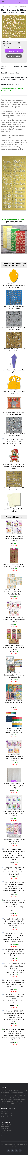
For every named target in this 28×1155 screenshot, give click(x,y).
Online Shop (4, 1111)
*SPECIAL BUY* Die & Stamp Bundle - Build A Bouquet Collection (14, 909)
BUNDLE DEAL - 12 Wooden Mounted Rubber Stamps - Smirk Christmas (14, 858)
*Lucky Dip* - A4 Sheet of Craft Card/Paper (14, 955)
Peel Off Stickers (13, 6)
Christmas (23, 6)
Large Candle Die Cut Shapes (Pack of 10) (14, 371)
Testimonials (4, 1134)
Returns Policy (5, 1128)
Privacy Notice (5, 1126)
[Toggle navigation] (3, 2)
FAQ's (2, 1132)
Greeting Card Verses (6, 1113)
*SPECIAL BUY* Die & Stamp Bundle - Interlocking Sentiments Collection (14, 620)
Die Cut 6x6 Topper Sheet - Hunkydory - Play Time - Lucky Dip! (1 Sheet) (14, 890)
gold (7, 222)
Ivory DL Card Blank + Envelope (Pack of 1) (14, 510)
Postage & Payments (6, 1130)
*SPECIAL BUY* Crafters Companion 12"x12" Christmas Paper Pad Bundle (14, 675)
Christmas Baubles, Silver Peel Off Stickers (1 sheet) (14, 435)
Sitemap (3, 1136)
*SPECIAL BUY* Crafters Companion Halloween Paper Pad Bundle (14, 1019)
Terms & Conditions (6, 1124)
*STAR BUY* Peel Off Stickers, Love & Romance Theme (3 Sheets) (14, 565)
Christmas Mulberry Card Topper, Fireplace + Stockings (14, 413)
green (16, 222)
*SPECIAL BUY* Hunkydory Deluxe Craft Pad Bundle (14, 840)
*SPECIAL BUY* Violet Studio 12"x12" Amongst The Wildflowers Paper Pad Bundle (14, 592)
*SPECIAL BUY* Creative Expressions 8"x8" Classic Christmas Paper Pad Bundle (14, 730)
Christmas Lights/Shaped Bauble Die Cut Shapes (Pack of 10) (14, 286)
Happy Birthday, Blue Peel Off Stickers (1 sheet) (14, 307)
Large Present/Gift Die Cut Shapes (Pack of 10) (14, 392)
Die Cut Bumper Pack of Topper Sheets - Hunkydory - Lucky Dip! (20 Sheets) (14, 1038)
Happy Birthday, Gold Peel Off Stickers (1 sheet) (14, 489)
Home (3, 6)
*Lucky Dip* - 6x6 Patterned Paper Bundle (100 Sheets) (14, 1002)
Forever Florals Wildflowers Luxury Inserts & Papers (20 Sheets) (14, 941)
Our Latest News (5, 1117)
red (20, 222)
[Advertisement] (14, 1068)
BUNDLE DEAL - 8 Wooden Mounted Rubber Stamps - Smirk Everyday (14, 647)
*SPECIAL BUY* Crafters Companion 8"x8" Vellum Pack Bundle (14, 703)
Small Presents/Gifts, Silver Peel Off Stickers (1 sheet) (14, 329)
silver (12, 222)
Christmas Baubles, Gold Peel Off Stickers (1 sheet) (14, 350)
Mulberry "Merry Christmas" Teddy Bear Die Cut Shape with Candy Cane (14, 467)
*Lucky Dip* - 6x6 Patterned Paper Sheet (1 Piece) (14, 873)
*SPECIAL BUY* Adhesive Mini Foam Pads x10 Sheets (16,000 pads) (14, 786)
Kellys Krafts (21, 2)
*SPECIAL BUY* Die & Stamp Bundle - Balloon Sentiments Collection (14, 758)
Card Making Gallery (6, 1115)
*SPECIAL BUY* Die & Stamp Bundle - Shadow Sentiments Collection (14, 538)
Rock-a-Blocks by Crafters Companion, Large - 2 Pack (14, 985)
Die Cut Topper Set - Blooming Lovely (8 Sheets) (14, 924)
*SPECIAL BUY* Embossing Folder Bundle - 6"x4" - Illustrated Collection (14, 813)
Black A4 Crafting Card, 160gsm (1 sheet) (14, 444)
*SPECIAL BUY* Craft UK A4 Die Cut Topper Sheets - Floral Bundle (14, 971)
